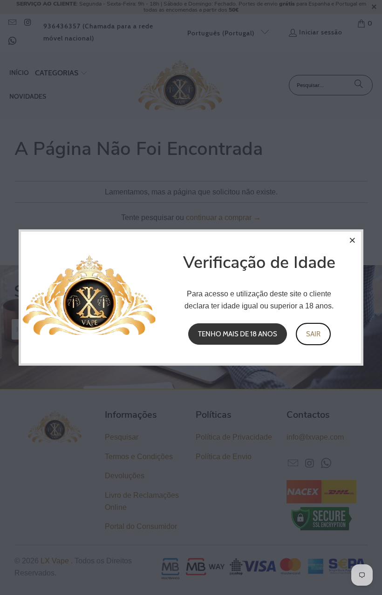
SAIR (313, 334)
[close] (352, 240)
